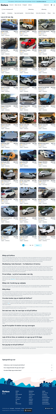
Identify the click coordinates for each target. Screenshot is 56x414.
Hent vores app (18, 397)
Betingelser (12, 408)
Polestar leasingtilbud (46, 403)
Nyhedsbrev (18, 399)
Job (16, 400)
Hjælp (17, 392)
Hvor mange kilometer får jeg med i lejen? (14, 367)
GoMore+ (30, 4)
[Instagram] (5, 393)
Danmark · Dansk (50, 408)
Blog (16, 402)
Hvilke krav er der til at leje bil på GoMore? (14, 365)
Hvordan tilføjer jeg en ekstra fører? (12, 370)
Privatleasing (44, 394)
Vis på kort (29, 410)
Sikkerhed (30, 403)
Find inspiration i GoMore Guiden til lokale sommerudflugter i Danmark (27, 1)
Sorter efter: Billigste (29, 13)
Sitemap (22, 408)
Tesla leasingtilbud (45, 399)
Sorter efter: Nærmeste (40, 13)
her (8, 303)
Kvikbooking (9, 13)
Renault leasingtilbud (45, 397)
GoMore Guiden (18, 403)
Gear (54, 13)
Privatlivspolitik (18, 408)
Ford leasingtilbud (45, 400)
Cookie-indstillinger (28, 408)
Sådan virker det (18, 4)
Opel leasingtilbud (45, 402)
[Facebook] (3, 393)
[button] (54, 1)
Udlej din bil (46, 4)
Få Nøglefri (24, 4)
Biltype (49, 13)
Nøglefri (3, 13)
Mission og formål (19, 394)
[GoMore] (4, 5)
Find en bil (11, 4)
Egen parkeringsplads (19, 13)
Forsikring (30, 402)
